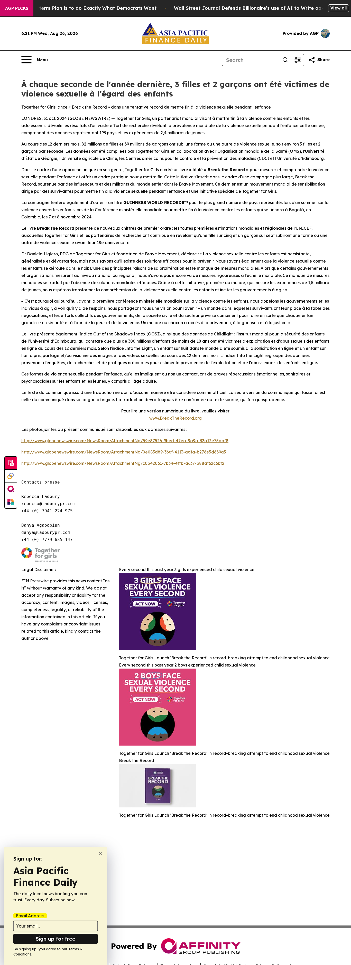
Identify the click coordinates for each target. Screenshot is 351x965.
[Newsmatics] (11, 501)
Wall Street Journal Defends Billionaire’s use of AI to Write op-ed (251, 8)
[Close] (100, 853)
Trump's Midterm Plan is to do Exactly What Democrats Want (83, 8)
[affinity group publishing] (11, 489)
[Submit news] (11, 463)
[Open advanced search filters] (297, 60)
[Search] (285, 60)
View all (338, 8)
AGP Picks (16, 8)
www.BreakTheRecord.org (175, 418)
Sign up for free (55, 938)
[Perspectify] (11, 476)
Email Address (30, 915)
